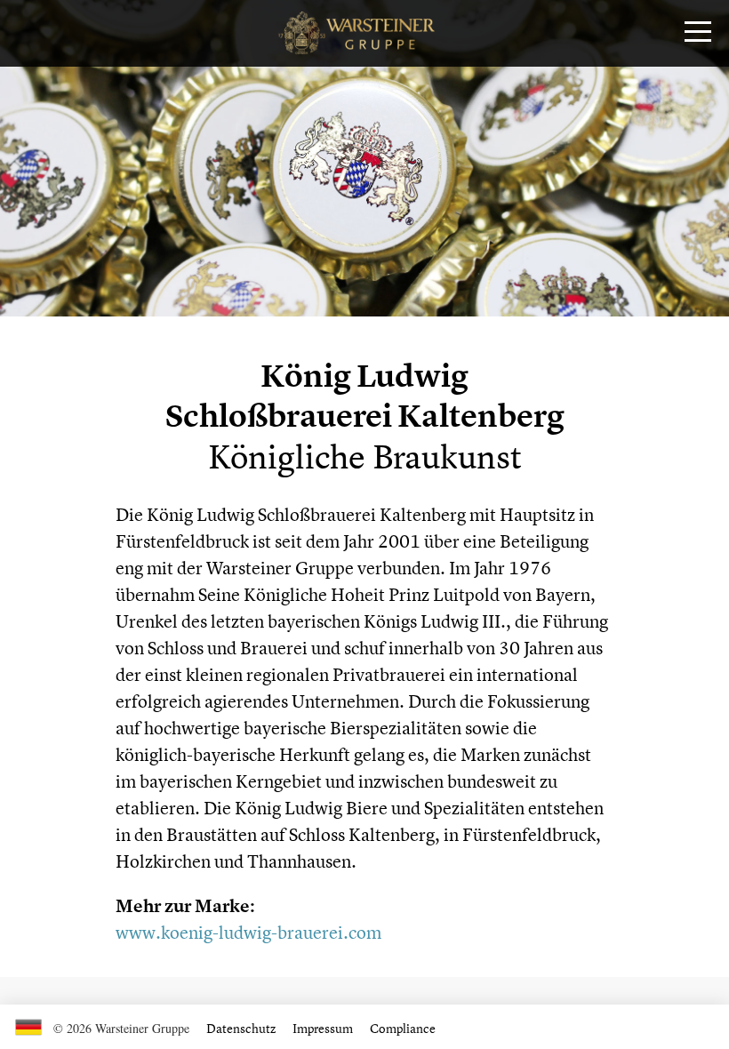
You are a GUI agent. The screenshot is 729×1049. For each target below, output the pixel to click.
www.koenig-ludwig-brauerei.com (248, 932)
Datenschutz (241, 1028)
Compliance (403, 1028)
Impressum (322, 1028)
